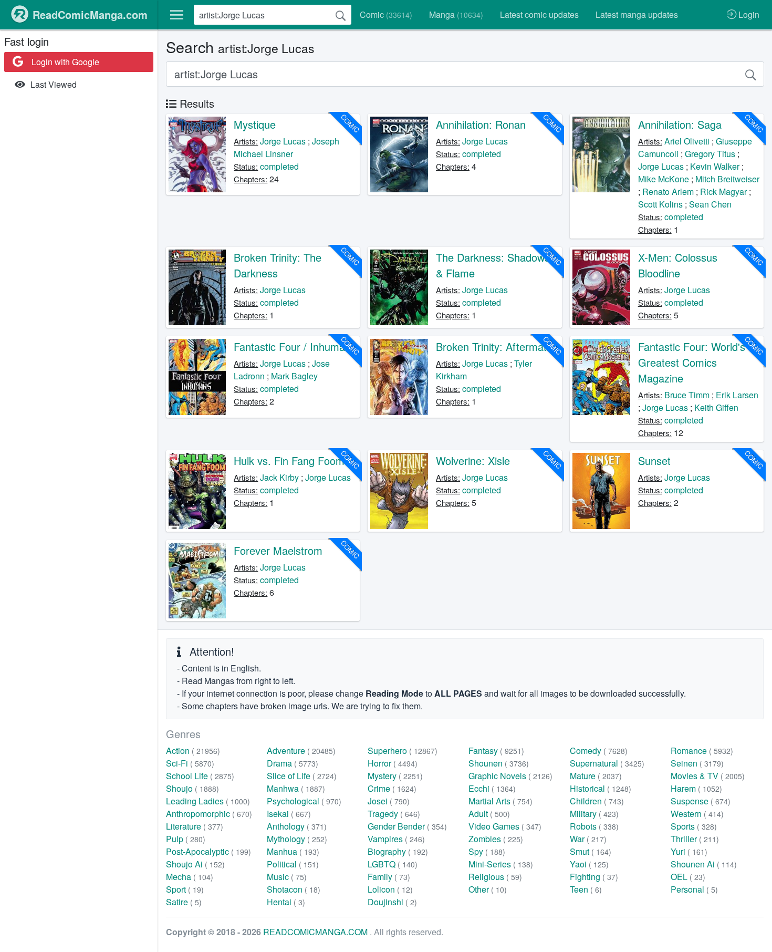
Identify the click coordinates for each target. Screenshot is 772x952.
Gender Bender (407, 826)
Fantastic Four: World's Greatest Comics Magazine (691, 362)
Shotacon (293, 889)
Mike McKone (663, 179)
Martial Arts (500, 801)
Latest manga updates (637, 14)
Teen (586, 889)
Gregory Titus (710, 154)
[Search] (340, 15)
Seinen (697, 763)
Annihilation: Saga (680, 124)
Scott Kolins (660, 204)
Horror (393, 763)
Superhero (402, 750)
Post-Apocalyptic (208, 851)
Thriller (695, 839)
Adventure (301, 750)
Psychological (304, 801)
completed (279, 166)
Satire (184, 902)
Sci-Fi (190, 763)
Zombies (495, 839)
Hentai (286, 902)
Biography (398, 851)
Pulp (185, 839)
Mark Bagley (294, 376)
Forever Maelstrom (278, 550)
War (588, 839)
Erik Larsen (737, 395)
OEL (688, 877)
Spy (486, 851)
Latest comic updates (539, 14)
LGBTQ (393, 864)
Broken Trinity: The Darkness (277, 265)
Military (594, 814)
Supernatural (607, 763)
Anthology (297, 826)
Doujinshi (392, 902)
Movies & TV (708, 776)
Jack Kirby (279, 477)
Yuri (689, 851)
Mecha (189, 877)
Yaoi (589, 864)
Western (697, 814)
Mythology (297, 839)
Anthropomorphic (209, 814)
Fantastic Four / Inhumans (295, 346)
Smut (590, 851)
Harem (696, 788)
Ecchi (492, 788)
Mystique (255, 124)
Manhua (293, 851)
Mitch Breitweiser (727, 179)
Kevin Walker (714, 166)
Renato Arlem (668, 191)
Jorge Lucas (283, 141)
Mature (596, 776)
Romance (702, 750)
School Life (200, 776)
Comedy (599, 750)
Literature (194, 826)
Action (193, 750)
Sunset (654, 460)
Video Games (504, 826)
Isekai (289, 814)
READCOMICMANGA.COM (316, 932)
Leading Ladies (208, 801)
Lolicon (390, 889)
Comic (386, 14)
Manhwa (296, 788)
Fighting (594, 877)
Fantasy (496, 750)
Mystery (395, 776)
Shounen (498, 763)
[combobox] (272, 15)
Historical (600, 788)
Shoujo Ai (195, 864)
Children (597, 801)
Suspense (701, 801)
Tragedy (394, 814)
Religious (495, 877)
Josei (389, 801)
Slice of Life (302, 776)
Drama (292, 763)
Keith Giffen (716, 407)
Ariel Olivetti (687, 141)
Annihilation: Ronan (481, 124)
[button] (177, 14)
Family (389, 877)
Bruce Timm (687, 395)
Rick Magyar (723, 191)
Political (293, 864)
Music (287, 877)
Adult (489, 814)
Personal (694, 889)
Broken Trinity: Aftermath (494, 346)
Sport (185, 889)
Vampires (396, 839)
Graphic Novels (510, 776)
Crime (392, 788)
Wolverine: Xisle (473, 460)
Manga (456, 14)
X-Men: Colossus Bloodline (677, 265)
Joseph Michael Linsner (286, 147)
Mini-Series (500, 864)
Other (487, 889)
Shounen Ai (704, 864)
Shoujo (192, 788)
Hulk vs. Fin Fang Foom (289, 460)
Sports (694, 826)
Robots (594, 826)
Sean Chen (710, 204)
